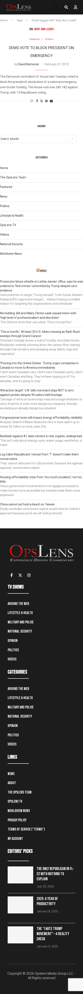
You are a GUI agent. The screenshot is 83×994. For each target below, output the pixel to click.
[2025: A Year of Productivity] (20, 904)
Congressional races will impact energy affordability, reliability (41, 417)
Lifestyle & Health (11, 215)
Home (3, 20)
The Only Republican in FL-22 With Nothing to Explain (55, 874)
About (12, 783)
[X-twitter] (20, 575)
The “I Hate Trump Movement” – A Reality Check (53, 933)
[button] (56, 7)
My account (15, 838)
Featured (6, 187)
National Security (11, 244)
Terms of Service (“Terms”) (26, 829)
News (3, 196)
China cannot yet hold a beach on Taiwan (27, 504)
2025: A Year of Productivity (47, 901)
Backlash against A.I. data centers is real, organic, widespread (41, 436)
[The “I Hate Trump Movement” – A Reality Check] (20, 934)
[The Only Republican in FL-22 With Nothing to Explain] (20, 874)
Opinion (13, 640)
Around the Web (18, 604)
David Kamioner (28, 64)
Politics (5, 206)
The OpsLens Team (13, 177)
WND (43, 271)
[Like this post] (31, 101)
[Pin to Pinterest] (46, 101)
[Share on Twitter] (41, 101)
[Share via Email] (51, 101)
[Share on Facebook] (37, 101)
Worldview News (11, 253)
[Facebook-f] (11, 575)
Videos (4, 234)
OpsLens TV (8, 225)
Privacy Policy (17, 820)
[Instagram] (29, 575)
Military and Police (21, 622)
